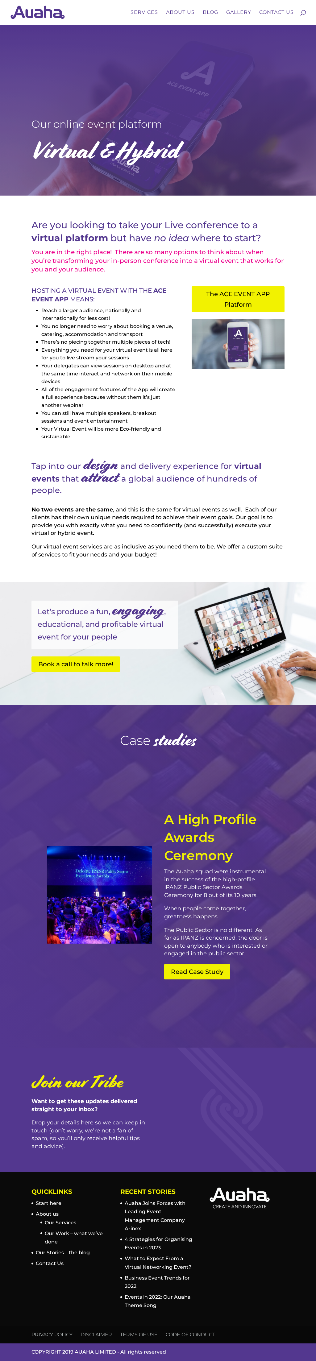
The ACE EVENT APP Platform (238, 299)
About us (47, 1214)
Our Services (60, 1223)
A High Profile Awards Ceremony (210, 837)
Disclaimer (96, 1335)
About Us (180, 12)
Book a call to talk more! (75, 664)
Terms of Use (139, 1335)
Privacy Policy (52, 1335)
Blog (210, 12)
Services (144, 12)
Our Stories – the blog (63, 1253)
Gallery (238, 12)
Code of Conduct (190, 1335)
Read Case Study (197, 971)
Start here (48, 1203)
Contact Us (276, 12)
